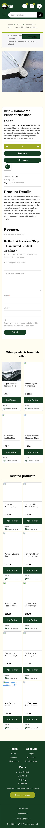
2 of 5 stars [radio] (8, 266)
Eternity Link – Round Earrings (11, 654)
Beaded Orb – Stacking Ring (9, 437)
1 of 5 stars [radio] (5, 266)
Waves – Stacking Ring (12, 555)
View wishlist (31, 37)
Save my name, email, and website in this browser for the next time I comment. (21, 324)
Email (7, 308)
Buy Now (22, 153)
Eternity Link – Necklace (10, 704)
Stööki (15, 176)
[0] (32, 6)
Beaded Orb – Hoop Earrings (10, 604)
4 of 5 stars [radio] (14, 266)
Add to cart (22, 160)
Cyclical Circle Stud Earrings (30, 604)
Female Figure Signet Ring (31, 385)
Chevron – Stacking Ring (10, 505)
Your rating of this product (14, 262)
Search (40, 15)
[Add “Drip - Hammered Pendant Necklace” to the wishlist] (7, 166)
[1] (25, 6)
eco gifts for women (16, 182)
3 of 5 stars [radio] (11, 266)
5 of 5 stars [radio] (17, 266)
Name (7, 295)
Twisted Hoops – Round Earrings (31, 704)
